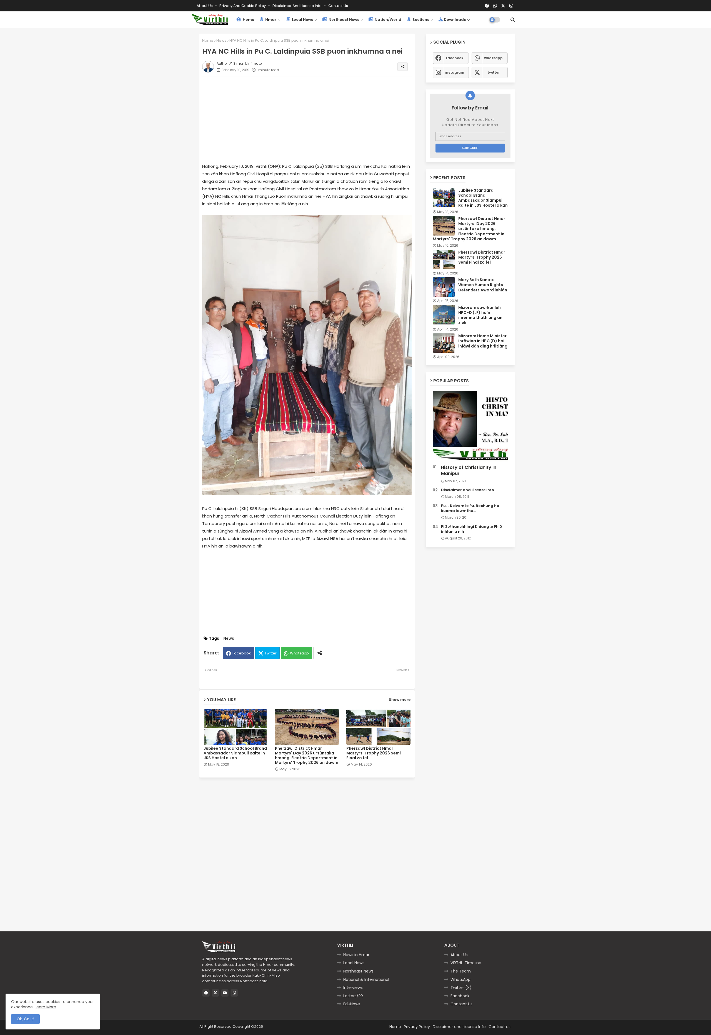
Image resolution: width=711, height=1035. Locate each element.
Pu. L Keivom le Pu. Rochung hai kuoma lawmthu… (470, 508)
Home (248, 19)
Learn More (45, 1007)
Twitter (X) (461, 987)
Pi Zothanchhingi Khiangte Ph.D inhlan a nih (471, 529)
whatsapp (493, 58)
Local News (302, 19)
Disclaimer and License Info (297, 5)
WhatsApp (460, 979)
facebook (454, 58)
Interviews (353, 987)
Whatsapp (299, 653)
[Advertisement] (312, 119)
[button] (512, 19)
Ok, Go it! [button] (25, 1019)
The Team (460, 971)
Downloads (455, 19)
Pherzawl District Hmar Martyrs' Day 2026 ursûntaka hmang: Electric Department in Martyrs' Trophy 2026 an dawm (306, 755)
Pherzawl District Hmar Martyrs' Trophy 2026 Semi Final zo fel (373, 753)
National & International (366, 979)
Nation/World (387, 19)
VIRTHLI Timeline (465, 963)
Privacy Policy (417, 1026)
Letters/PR (353, 996)
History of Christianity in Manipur (468, 470)
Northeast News (343, 19)
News (221, 40)
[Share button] (319, 653)
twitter (493, 72)
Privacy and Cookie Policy (243, 5)
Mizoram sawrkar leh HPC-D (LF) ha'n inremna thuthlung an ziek (480, 315)
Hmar (270, 19)
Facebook (241, 653)
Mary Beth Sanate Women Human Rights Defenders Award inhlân (482, 284)
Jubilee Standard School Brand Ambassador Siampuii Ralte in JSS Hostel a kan (235, 753)
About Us (205, 5)
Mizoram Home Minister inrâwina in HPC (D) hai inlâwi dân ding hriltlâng (482, 341)
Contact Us (461, 1004)
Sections (420, 19)
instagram (454, 72)
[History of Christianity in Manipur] (470, 426)
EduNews (351, 1004)
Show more (399, 699)
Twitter (271, 653)
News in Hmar (356, 955)
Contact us (338, 5)
